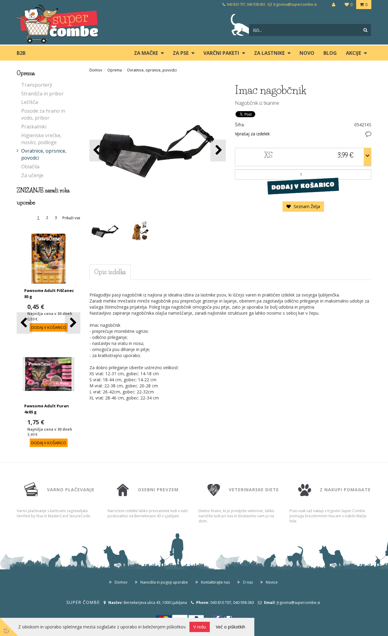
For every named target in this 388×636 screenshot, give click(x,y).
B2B (21, 53)
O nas (248, 582)
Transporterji (36, 84)
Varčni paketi (221, 53)
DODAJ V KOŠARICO (303, 186)
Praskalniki (33, 126)
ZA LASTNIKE (269, 53)
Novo (306, 53)
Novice (272, 582)
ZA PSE (181, 53)
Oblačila (30, 166)
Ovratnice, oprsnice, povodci (43, 154)
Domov (95, 70)
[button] (72, 323)
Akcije (353, 53)
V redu (199, 627)
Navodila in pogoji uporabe (164, 582)
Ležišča (29, 102)
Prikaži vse (71, 217)
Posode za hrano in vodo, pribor (43, 114)
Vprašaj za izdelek (252, 134)
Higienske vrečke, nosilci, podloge (41, 139)
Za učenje (32, 175)
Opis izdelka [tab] (110, 272)
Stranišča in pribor (42, 93)
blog (330, 53)
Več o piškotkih (230, 627)
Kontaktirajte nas (215, 582)
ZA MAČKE (146, 53)
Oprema (114, 70)
